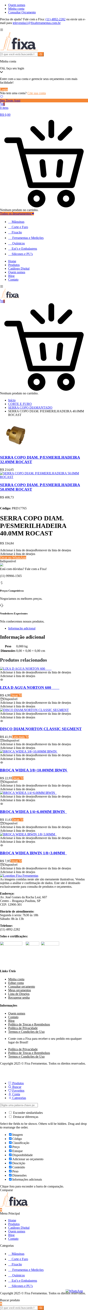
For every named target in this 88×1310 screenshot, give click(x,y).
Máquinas (18, 221)
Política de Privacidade (23, 1028)
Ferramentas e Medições (28, 238)
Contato (13, 279)
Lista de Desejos (18, 994)
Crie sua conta (36, 93)
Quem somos (16, 5)
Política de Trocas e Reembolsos (29, 1024)
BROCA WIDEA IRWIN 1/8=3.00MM (33, 853)
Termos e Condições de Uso (26, 1031)
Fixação (17, 232)
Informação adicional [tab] (21, 628)
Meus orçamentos (19, 990)
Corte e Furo (20, 227)
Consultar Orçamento (22, 12)
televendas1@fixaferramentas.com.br (37, 23)
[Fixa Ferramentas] (19, 50)
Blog (11, 276)
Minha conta (16, 8)
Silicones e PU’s (22, 254)
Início (12, 400)
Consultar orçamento (21, 986)
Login (4, 89)
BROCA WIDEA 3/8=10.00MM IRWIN (34, 770)
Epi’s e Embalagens (24, 248)
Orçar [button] (14, 695)
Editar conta (16, 983)
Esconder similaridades (27, 1112)
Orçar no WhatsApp (13, 557)
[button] (35, 550)
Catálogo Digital (18, 268)
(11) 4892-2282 (55, 19)
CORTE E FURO (20, 404)
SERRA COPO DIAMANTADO (30, 407)
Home (12, 261)
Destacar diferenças (25, 1116)
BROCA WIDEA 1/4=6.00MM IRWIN (33, 812)
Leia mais (18, 737)
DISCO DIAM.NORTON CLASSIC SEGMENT (41, 729)
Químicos (18, 243)
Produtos (14, 265)
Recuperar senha (19, 997)
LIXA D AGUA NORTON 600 (29, 687)
